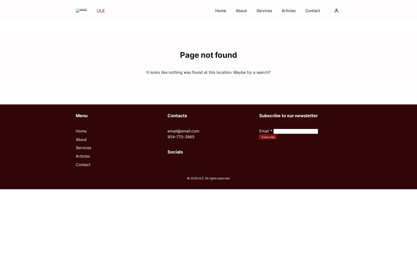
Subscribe (268, 137)
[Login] (336, 10)
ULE (101, 10)
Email (265, 131)
